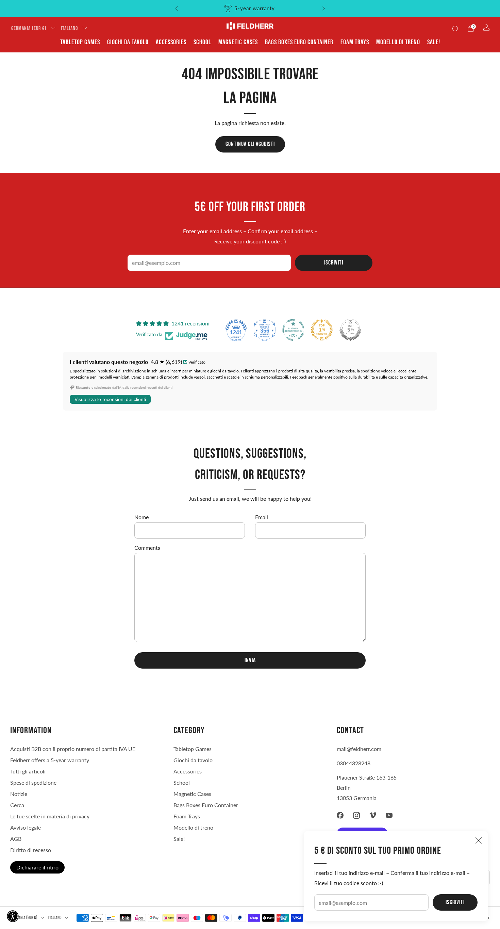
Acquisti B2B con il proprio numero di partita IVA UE (72, 749)
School (202, 42)
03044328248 (353, 763)
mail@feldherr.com (359, 749)
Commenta (147, 547)
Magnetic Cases (238, 42)
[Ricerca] (455, 28)
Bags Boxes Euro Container (299, 42)
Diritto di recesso (30, 850)
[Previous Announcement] (176, 8)
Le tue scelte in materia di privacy (49, 816)
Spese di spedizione (33, 782)
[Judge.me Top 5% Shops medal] (350, 330)
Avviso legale (25, 827)
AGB (15, 838)
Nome (141, 517)
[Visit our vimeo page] (373, 815)
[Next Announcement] (323, 8)
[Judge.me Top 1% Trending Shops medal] (322, 330)
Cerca (17, 805)
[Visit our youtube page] (389, 815)
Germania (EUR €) (28, 28)
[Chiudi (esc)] (478, 840)
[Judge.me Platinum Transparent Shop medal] (293, 330)
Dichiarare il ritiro (37, 867)
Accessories (171, 42)
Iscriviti (455, 902)
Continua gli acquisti (250, 144)
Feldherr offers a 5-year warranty (49, 760)
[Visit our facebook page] (340, 815)
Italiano (69, 28)
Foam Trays (354, 42)
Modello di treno (398, 42)
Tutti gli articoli (28, 771)
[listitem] (250, 8)
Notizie (18, 793)
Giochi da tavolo (128, 42)
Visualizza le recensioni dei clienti (110, 399)
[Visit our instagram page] (356, 815)
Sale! (433, 42)
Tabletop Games (80, 42)
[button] (13, 916)
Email (261, 517)
